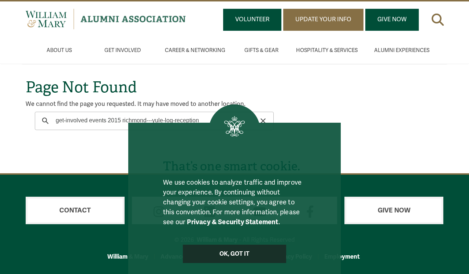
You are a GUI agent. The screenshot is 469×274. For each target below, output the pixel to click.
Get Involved (122, 50)
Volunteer (252, 19)
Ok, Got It (234, 254)
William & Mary (127, 256)
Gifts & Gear (261, 50)
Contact (75, 210)
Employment (342, 256)
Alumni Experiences (401, 50)
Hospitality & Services (327, 50)
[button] (437, 18)
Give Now (392, 19)
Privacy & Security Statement (232, 222)
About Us (59, 50)
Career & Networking (195, 50)
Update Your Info (323, 19)
